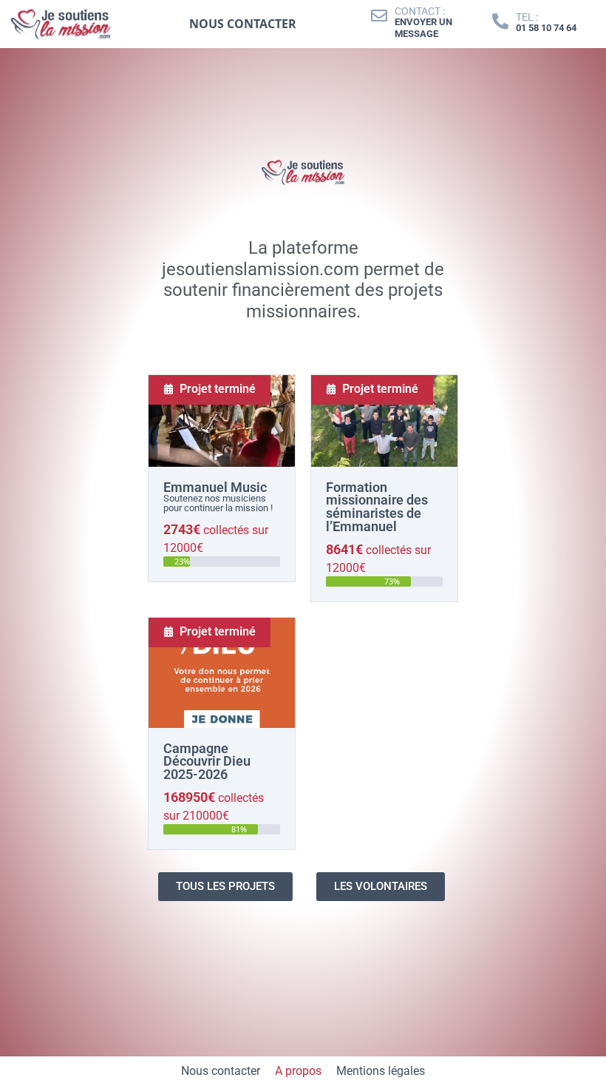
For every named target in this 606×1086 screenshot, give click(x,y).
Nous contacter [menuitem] (242, 24)
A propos (298, 1071)
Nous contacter (220, 1071)
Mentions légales (380, 1071)
